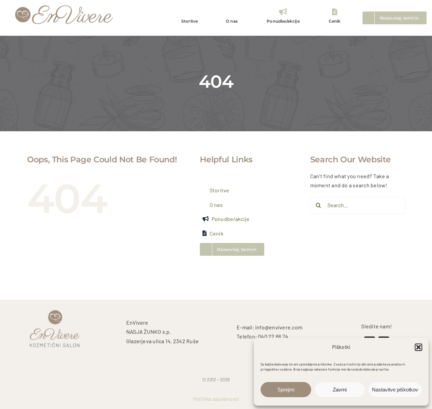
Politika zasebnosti (216, 399)
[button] (418, 347)
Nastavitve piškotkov (395, 389)
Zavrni (340, 389)
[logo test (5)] (64, 4)
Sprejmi (285, 389)
